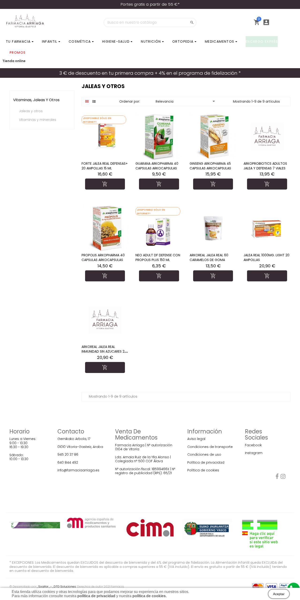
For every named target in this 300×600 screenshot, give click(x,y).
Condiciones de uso (204, 454)
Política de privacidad (205, 462)
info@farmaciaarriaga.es (78, 470)
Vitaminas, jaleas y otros (36, 100)
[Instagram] (283, 477)
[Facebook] (277, 477)
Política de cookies (203, 470)
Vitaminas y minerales (37, 120)
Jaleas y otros (31, 111)
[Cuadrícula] (87, 101)
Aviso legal (196, 438)
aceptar (279, 594)
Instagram (253, 453)
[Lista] (94, 101)
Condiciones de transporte (210, 446)
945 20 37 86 (67, 454)
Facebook (253, 445)
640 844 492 (67, 462)
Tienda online (14, 61)
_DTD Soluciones (64, 587)
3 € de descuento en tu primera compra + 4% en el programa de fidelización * (150, 73)
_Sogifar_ (43, 587)
